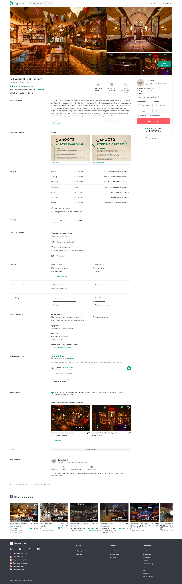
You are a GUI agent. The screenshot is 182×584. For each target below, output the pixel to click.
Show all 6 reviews (60, 381)
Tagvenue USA (18, 569)
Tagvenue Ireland (19, 560)
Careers (145, 560)
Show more (57, 441)
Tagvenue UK (18, 566)
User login (79, 554)
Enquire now (153, 121)
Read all (30, 86)
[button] (41, 3)
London (15, 485)
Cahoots (17, 392)
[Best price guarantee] (70, 208)
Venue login (113, 557)
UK (10, 485)
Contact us (146, 557)
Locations (146, 573)
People (156, 101)
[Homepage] (17, 3)
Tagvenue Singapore (20, 563)
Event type (140, 93)
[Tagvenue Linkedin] (38, 549)
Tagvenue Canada (19, 557)
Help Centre (147, 554)
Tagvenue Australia (20, 554)
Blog (144, 570)
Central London (23, 485)
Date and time (142, 101)
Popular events (148, 576)
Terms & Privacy (148, 564)
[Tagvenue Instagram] (29, 549)
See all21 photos (164, 64)
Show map (41, 90)
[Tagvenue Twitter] (11, 549)
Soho (31, 485)
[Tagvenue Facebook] (20, 549)
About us (146, 551)
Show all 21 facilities (60, 276)
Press (144, 567)
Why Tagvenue (81, 551)
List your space (115, 554)
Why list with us (115, 551)
